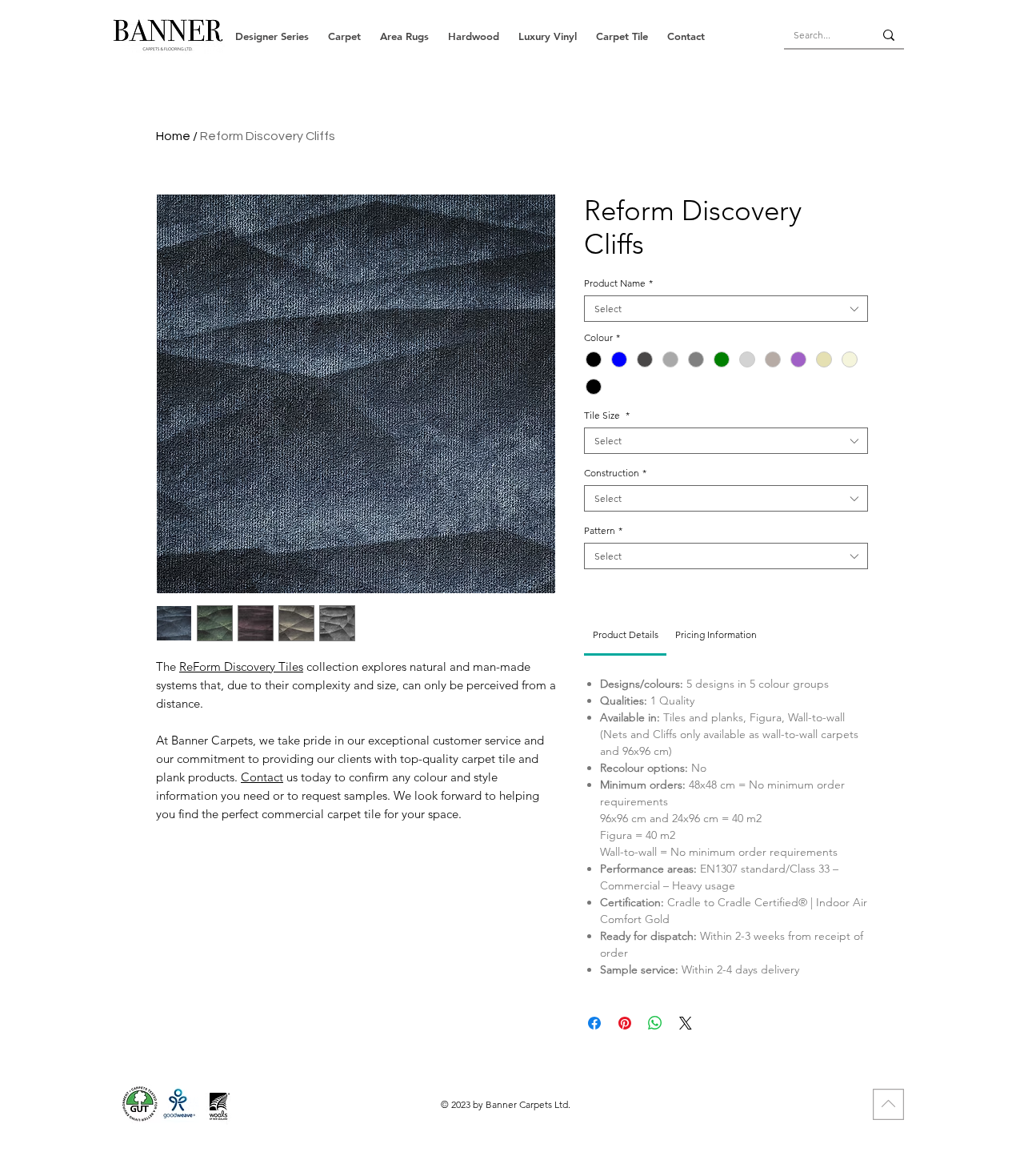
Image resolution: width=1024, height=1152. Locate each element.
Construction (615, 473)
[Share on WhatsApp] (655, 1023)
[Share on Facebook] (594, 1023)
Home (173, 136)
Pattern (603, 530)
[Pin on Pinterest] (624, 1023)
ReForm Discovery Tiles (241, 666)
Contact (262, 777)
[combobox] (726, 308)
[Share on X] (685, 1023)
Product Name (618, 283)
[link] (625, 634)
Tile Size (607, 415)
